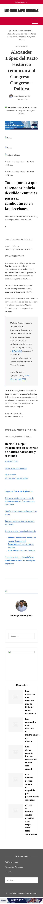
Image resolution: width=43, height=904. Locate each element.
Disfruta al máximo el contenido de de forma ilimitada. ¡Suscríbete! (20, 501)
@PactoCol (17, 351)
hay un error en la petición (16, 468)
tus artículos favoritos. (21, 550)
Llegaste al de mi (19, 491)
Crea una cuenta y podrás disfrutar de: (20, 531)
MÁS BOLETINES (11, 461)
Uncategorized (21, 46)
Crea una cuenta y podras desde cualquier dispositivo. (20, 560)
